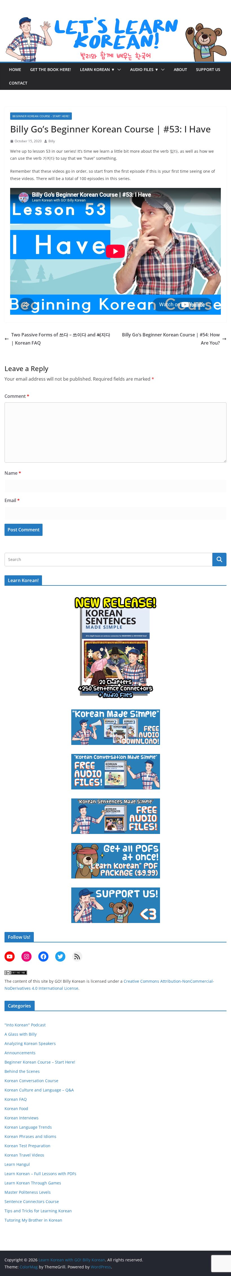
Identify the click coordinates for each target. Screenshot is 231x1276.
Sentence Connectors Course (32, 1201)
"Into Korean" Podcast (25, 1025)
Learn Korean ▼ (97, 69)
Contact (18, 83)
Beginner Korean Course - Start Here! (41, 116)
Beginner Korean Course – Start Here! (40, 1062)
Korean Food (16, 1108)
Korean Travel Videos (24, 1155)
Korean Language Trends (28, 1127)
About (180, 69)
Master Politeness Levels (28, 1192)
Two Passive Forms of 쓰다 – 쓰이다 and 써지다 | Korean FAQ (60, 339)
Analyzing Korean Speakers (30, 1043)
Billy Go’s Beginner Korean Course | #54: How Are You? (171, 339)
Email (12, 500)
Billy (51, 141)
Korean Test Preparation (27, 1145)
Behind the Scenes (22, 1071)
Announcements (20, 1052)
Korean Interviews (22, 1117)
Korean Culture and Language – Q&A (39, 1090)
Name (13, 473)
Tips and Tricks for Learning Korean (38, 1210)
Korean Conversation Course (31, 1080)
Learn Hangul (17, 1164)
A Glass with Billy (21, 1034)
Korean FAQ (16, 1099)
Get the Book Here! (50, 69)
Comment (17, 396)
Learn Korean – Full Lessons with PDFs (40, 1173)
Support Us (208, 69)
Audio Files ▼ (144, 69)
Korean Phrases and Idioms (30, 1136)
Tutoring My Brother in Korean (33, 1220)
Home (15, 69)
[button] (118, 70)
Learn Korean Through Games (33, 1183)
